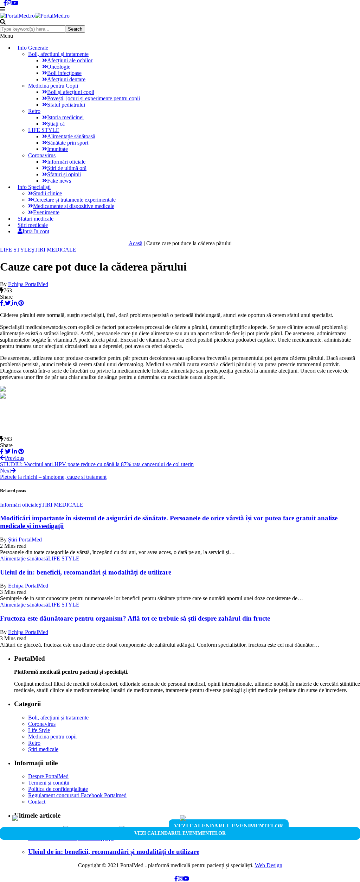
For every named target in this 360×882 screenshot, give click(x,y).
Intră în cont (35, 231)
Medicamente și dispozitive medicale (73, 206)
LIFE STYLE (43, 130)
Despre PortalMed (48, 776)
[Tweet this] (7, 303)
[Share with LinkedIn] (14, 303)
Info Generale (33, 48)
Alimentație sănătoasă (71, 136)
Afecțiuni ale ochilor (69, 60)
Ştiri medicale (43, 749)
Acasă (135, 243)
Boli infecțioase (64, 73)
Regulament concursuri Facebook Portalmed (77, 795)
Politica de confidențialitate (58, 789)
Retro (34, 111)
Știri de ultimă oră (66, 168)
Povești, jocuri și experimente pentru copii (93, 98)
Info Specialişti (34, 187)
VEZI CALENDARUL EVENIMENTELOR (228, 826)
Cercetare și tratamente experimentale (74, 200)
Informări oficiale (66, 162)
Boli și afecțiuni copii (70, 92)
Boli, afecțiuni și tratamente (58, 54)
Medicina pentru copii (52, 737)
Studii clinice (47, 193)
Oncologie (58, 67)
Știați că (56, 124)
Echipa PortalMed (28, 284)
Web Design (268, 865)
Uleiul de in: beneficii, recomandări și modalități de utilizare (85, 572)
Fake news (59, 181)
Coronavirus (42, 155)
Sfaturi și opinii (64, 174)
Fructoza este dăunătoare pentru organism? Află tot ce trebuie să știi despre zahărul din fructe (135, 618)
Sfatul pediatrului (66, 105)
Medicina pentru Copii (53, 86)
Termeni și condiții (48, 783)
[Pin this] (20, 303)
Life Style (39, 730)
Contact (36, 802)
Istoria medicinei (65, 117)
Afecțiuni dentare (66, 79)
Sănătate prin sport (67, 143)
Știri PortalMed (25, 539)
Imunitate (57, 149)
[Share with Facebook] (2, 303)
